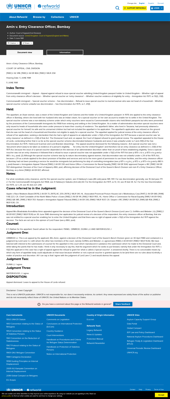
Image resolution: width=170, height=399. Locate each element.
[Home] (33, 7)
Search (117, 8)
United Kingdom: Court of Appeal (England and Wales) (46, 35)
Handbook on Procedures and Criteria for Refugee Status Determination (64, 341)
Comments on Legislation (58, 319)
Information (65, 52)
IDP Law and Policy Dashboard (141, 332)
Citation (13, 43)
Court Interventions (55, 335)
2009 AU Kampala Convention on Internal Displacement (21, 370)
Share (27, 43)
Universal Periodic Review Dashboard (144, 348)
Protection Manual (95, 338)
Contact (132, 389)
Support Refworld (136, 8)
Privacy (148, 389)
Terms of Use (159, 389)
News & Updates (94, 334)
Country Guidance (55, 330)
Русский (161, 3)
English (142, 3)
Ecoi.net (90, 319)
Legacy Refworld (94, 330)
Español (151, 3)
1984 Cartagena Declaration (18, 356)
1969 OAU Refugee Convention (20, 352)
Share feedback (122, 304)
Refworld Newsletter (96, 343)
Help (140, 389)
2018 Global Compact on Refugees (22, 375)
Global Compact (134, 328)
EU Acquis (11, 379)
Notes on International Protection (61, 354)
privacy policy (6, 396)
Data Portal (132, 323)
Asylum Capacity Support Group (141, 319)
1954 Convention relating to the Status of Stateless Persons (23, 332)
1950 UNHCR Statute (16, 319)
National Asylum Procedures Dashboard (145, 336)
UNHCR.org (132, 352)
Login (156, 8)
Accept (161, 395)
